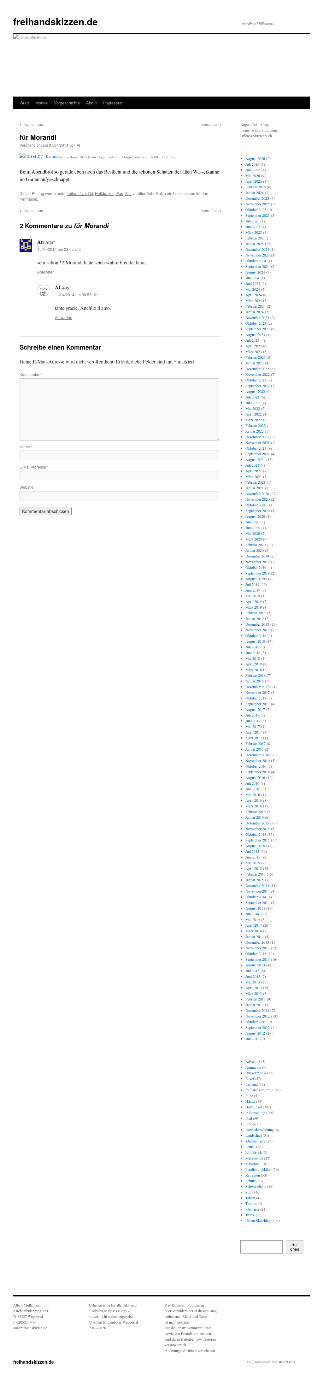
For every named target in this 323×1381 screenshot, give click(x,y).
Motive (41, 103)
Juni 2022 (252, 402)
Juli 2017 (252, 714)
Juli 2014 (252, 913)
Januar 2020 (254, 550)
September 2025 (257, 215)
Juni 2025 (252, 226)
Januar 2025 (254, 243)
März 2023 (253, 351)
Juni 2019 (252, 590)
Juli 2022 (252, 396)
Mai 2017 (252, 726)
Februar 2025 (255, 237)
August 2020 (255, 516)
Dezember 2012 (257, 1010)
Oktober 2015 (255, 834)
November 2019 (257, 561)
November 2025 (257, 203)
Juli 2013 (252, 970)
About (91, 103)
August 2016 (255, 777)
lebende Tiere (255, 1140)
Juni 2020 (252, 527)
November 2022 (257, 374)
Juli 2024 (252, 277)
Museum (252, 1163)
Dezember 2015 (257, 822)
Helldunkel (104, 193)
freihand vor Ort (80, 193)
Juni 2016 (252, 788)
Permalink (28, 199)
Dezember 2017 (257, 686)
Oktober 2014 (255, 896)
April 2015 (253, 868)
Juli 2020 (252, 521)
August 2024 (255, 271)
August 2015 (255, 845)
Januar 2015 (254, 879)
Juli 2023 (252, 340)
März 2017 (253, 737)
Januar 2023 (254, 362)
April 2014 (253, 925)
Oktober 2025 (255, 209)
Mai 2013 (252, 981)
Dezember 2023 (257, 317)
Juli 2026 (252, 164)
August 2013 (255, 964)
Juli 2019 (252, 584)
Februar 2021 (255, 482)
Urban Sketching (258, 1220)
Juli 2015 (252, 851)
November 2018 (257, 629)
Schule (250, 1180)
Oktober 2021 (255, 448)
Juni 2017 (252, 720)
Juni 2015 (252, 856)
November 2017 (257, 692)
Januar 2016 (254, 817)
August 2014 (255, 908)
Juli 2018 (252, 646)
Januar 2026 (254, 192)
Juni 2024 (252, 283)
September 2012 (257, 1027)
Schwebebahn (255, 1186)
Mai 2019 (252, 595)
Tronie (250, 1214)
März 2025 (253, 232)
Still (128, 193)
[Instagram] (250, 1281)
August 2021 (255, 459)
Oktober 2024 (255, 260)
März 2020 (253, 538)
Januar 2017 (254, 749)
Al (78, 145)
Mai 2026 (252, 175)
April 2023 (253, 345)
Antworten (46, 271)
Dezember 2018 (257, 624)
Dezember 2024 (257, 249)
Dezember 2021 (257, 436)
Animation (253, 1067)
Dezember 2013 (257, 942)
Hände (250, 1101)
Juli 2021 (252, 465)
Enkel (249, 1078)
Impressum (113, 103)
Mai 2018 (252, 658)
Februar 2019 (255, 612)
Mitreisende (254, 1157)
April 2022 (253, 413)
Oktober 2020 (255, 504)
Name (26, 446)
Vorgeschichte (67, 103)
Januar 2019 (254, 618)
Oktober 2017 (255, 697)
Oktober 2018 (255, 635)
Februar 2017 (255, 743)
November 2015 (257, 828)
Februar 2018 (255, 675)
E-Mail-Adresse (34, 466)
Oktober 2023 (255, 323)
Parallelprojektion (258, 1169)
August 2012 (255, 1033)
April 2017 (253, 732)
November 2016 (257, 760)
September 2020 (257, 510)
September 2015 (257, 839)
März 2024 (253, 300)
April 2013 (253, 987)
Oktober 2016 (255, 766)
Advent (250, 1061)
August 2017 (255, 709)
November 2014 (257, 891)
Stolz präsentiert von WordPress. (271, 1361)
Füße (249, 1095)
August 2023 (255, 334)
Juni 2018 (252, 652)
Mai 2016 (252, 794)
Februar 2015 (255, 873)
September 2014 (257, 902)
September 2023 (257, 328)
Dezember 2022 (257, 368)
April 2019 (253, 601)
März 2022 (253, 419)
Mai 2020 (252, 533)
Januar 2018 (254, 680)
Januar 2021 (254, 487)
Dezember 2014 (257, 885)
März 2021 (253, 476)
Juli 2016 (252, 783)
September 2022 (257, 385)
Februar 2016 (255, 811)
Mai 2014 (252, 919)
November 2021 (257, 442)
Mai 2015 (252, 862)
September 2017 (257, 703)
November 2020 (257, 499)
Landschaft (253, 1135)
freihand (251, 1084)
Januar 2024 (254, 311)
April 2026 (253, 181)
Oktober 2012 (255, 1021)
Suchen (294, 1247)
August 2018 (255, 641)
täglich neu (31, 124)
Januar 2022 (254, 431)
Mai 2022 (252, 408)
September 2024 (257, 266)
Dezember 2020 (257, 493)
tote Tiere (252, 1209)
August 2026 (255, 158)
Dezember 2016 (257, 754)
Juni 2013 (252, 976)
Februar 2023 (255, 357)
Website (26, 487)
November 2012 (257, 1015)
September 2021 (257, 453)
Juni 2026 (252, 169)
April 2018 (253, 663)
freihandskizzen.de (55, 21)
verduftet (211, 124)
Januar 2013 (254, 1004)
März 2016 (253, 805)
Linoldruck (253, 1152)
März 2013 (253, 993)
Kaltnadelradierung (259, 1129)
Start (24, 103)
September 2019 (257, 572)
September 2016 (257, 771)
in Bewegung (255, 1112)
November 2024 (257, 254)
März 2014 (253, 930)
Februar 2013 (255, 998)
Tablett (250, 1197)
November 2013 (257, 947)
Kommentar (31, 374)
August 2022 (255, 391)
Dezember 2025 (257, 198)
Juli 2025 (252, 220)
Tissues (251, 1203)
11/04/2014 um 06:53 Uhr (77, 294)
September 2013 (257, 959)
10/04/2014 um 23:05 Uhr (59, 249)
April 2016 (253, 800)
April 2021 (253, 470)
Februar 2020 (255, 544)
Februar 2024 (255, 306)
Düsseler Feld (255, 1072)
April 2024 (253, 294)
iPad (119, 193)
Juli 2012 (252, 1038)
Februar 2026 (255, 186)
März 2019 (253, 607)
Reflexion (252, 1174)
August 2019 (255, 578)
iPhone (250, 1123)
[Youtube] (271, 1281)
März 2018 (253, 669)
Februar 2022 (255, 425)
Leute (249, 1146)
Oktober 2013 (255, 953)
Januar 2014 (254, 936)
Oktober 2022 (255, 379)
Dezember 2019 (257, 555)
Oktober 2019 (255, 567)
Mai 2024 (252, 289)
